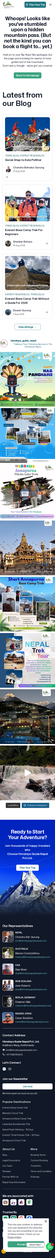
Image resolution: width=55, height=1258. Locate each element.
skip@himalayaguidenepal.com (31, 973)
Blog (4, 1154)
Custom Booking (39, 1160)
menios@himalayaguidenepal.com (32, 957)
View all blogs (25, 327)
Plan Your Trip (37, 4)
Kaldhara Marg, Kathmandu (18, 1045)
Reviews (6, 1171)
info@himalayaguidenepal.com (31, 940)
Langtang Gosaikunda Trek (16, 1124)
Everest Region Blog (32, 155)
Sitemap (35, 1176)
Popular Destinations (16, 1102)
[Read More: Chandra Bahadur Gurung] (27, 148)
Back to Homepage (27, 75)
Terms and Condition (41, 1171)
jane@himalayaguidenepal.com (31, 989)
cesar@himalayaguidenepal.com (32, 1021)
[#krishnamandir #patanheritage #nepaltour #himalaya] (27, 548)
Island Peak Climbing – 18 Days (17, 1129)
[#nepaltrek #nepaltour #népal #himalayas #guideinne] (27, 660)
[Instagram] (4, 1069)
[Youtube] (10, 1069)
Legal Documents (11, 1160)
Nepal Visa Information (14, 1182)
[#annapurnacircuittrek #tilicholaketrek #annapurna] (27, 491)
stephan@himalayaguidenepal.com (33, 1005)
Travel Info (36, 1165)
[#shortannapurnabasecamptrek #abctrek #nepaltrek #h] (27, 604)
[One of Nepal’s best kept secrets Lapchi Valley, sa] (27, 772)
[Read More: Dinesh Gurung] (27, 286)
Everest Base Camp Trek (15, 1107)
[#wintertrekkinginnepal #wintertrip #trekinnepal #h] (27, 435)
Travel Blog (12, 155)
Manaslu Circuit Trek (12, 1113)
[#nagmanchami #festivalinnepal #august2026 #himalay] (27, 379)
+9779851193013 (14, 1054)
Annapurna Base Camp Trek (16, 1118)
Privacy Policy (14, 1237)
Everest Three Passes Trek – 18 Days (20, 1135)
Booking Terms (38, 1154)
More (34, 1149)
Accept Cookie (26, 1244)
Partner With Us (10, 1176)
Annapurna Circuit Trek (14, 1140)
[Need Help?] (49, 1246)
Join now (27, 1086)
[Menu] (50, 4)
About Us (8, 1149)
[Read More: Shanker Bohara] (27, 217)
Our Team (7, 1165)
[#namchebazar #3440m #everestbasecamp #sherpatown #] (27, 716)
